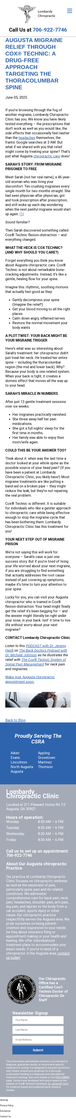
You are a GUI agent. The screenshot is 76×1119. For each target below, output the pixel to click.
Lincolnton (19, 762)
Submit (38, 1050)
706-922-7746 (50, 30)
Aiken (15, 753)
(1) (22, 214)
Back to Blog (15, 720)
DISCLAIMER (62, 1077)
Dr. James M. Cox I (58, 1083)
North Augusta (22, 767)
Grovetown (46, 757)
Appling (44, 753)
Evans (15, 757)
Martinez (45, 762)
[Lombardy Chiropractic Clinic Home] (38, 14)
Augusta (17, 771)
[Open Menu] (69, 11)
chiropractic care (46, 156)
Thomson (45, 767)
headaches (27, 138)
